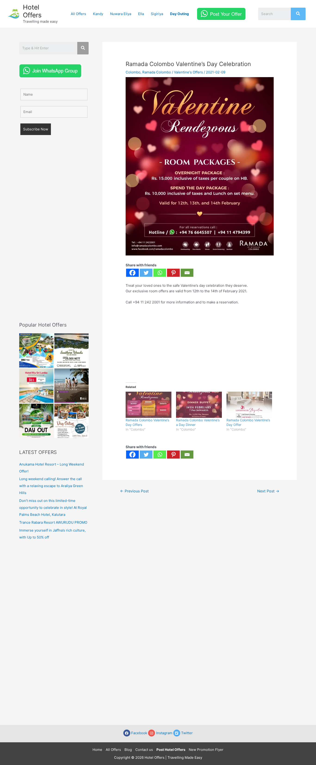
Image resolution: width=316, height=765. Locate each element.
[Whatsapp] (159, 273)
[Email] (187, 273)
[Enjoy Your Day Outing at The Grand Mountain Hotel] (36, 350)
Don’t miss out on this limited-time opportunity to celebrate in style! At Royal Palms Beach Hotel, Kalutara (53, 507)
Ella (141, 14)
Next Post (268, 491)
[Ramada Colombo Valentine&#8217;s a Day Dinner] (199, 405)
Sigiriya (157, 14)
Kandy (98, 14)
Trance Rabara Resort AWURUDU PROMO (53, 522)
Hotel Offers (32, 11)
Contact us (144, 749)
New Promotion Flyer (206, 749)
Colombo (133, 72)
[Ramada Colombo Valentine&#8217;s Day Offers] (148, 405)
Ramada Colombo (156, 72)
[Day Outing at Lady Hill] (71, 421)
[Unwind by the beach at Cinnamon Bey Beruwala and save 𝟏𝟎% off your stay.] (71, 385)
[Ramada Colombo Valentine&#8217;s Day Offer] (249, 405)
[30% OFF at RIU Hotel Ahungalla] (36, 385)
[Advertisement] (54, 235)
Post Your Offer (226, 13)
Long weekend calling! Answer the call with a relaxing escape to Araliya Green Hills (51, 486)
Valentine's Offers (188, 72)
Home (97, 749)
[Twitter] (146, 273)
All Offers (78, 14)
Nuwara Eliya (120, 14)
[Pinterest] (173, 273)
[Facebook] (132, 273)
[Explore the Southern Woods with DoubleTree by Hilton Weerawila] (71, 350)
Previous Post (134, 491)
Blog (128, 749)
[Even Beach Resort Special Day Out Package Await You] (36, 421)
